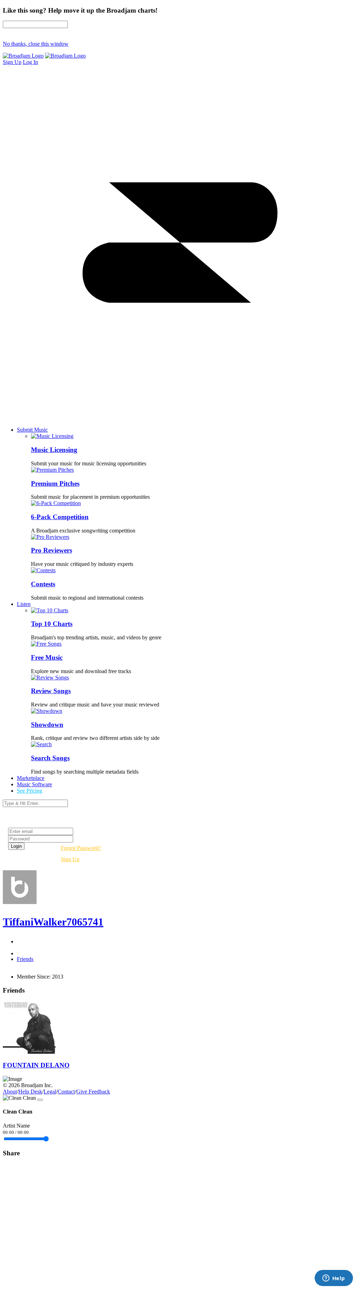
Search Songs (50, 758)
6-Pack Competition (60, 517)
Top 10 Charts (51, 623)
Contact (66, 1092)
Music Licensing (54, 449)
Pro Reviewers (51, 550)
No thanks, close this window (36, 44)
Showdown (47, 724)
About (10, 1092)
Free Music (47, 657)
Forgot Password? (81, 848)
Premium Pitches (55, 483)
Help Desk (30, 1092)
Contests (43, 584)
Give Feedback (93, 1092)
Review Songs (51, 691)
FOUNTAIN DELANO (36, 1065)
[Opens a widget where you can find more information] (333, 1278)
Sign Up (70, 859)
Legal (50, 1092)
